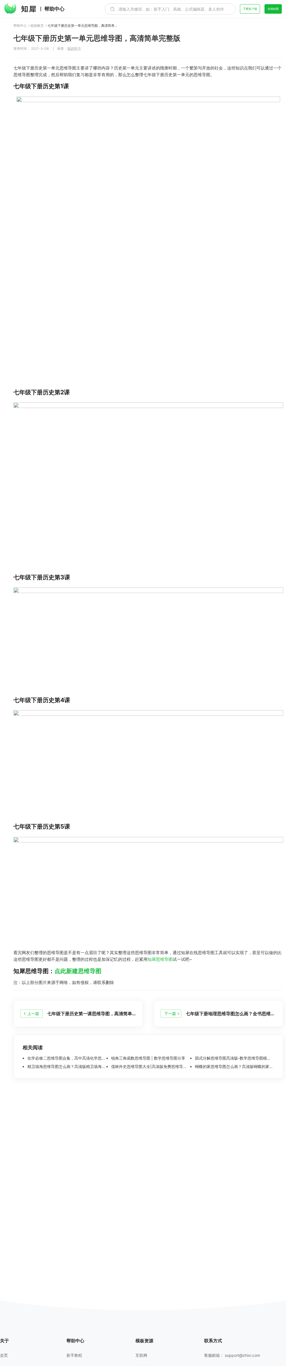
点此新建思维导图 (77, 971)
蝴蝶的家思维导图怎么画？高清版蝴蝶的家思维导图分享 (234, 1066)
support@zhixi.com (242, 1355)
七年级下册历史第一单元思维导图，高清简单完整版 (82, 26)
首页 (4, 1355)
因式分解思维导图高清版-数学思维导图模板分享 (234, 1058)
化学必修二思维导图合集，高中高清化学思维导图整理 (66, 1058)
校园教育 (37, 26)
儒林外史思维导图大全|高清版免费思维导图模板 (150, 1066)
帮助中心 (54, 9)
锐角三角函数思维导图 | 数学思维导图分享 (147, 1058)
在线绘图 (273, 8)
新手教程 (74, 1355)
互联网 (141, 1355)
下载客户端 (250, 8)
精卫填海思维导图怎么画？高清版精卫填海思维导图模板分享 (66, 1066)
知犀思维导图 (160, 959)
